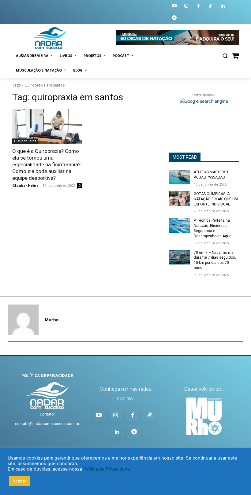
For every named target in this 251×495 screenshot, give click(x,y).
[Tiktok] (210, 6)
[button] (225, 56)
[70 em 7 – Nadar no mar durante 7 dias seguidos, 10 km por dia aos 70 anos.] (179, 257)
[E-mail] (11, 351)
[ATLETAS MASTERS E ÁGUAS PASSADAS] (179, 177)
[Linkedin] (222, 6)
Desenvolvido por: (204, 389)
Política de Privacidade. (107, 469)
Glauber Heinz (25, 141)
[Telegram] (174, 18)
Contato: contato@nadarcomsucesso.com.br (47, 419)
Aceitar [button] (19, 480)
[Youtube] (174, 6)
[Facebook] (198, 6)
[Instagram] (186, 6)
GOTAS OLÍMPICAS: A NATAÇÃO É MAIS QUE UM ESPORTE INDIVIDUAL (216, 199)
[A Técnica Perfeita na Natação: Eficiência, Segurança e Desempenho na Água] (179, 225)
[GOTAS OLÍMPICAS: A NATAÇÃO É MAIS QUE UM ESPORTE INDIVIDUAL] (179, 198)
